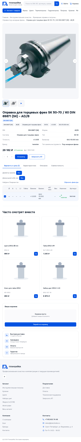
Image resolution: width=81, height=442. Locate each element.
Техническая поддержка (52, 395)
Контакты (6, 430)
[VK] (4, 377)
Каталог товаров (13, 11)
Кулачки (71, 11)
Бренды (5, 427)
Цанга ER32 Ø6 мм (11, 246)
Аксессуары (7, 406)
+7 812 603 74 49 (51, 419)
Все (19, 173)
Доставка (46, 388)
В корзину (21, 157)
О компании (7, 420)
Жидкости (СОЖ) (9, 402)
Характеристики (29, 166)
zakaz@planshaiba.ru (52, 423)
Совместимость (57, 166)
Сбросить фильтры (71, 182)
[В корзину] (36, 254)
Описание (43, 166)
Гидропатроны (53, 11)
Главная (5, 17)
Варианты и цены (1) (12, 166)
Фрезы (25, 11)
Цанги (31, 11)
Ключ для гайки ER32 (12, 288)
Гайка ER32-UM (49, 246)
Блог (4, 423)
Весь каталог (7, 409)
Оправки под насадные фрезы (14, 20)
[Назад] (6, 61)
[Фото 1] (6, 103)
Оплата (45, 391)
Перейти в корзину (40, 324)
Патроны (64, 11)
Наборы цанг (7, 398)
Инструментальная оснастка (20, 17)
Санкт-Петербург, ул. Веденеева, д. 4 (59, 427)
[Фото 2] (13, 103)
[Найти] (56, 3)
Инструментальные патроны (13, 388)
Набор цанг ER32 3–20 (51, 288)
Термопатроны (40, 11)
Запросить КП (37, 157)
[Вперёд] (75, 61)
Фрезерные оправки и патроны (44, 17)
